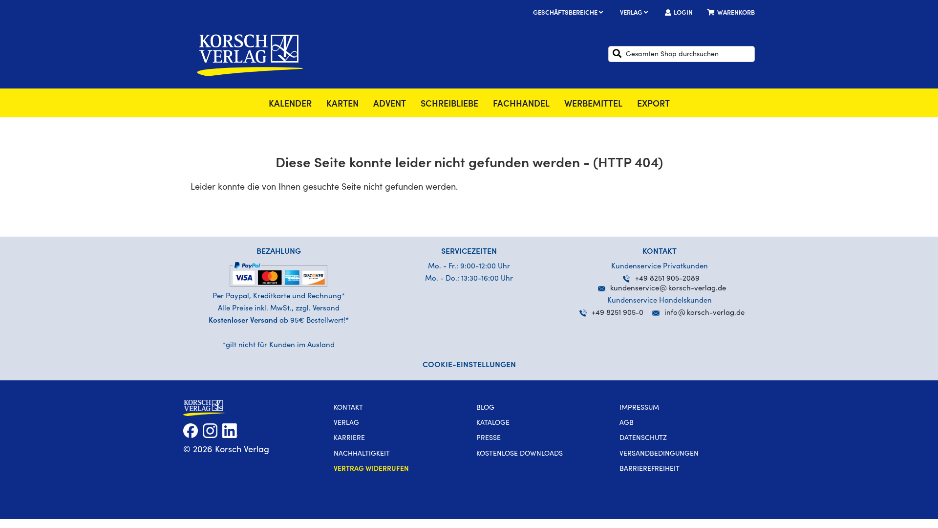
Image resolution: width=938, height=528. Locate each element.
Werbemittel (593, 104)
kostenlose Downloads (519, 454)
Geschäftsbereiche (566, 13)
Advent (389, 104)
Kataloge (493, 423)
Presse (488, 438)
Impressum (639, 408)
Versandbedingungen (659, 454)
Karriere (349, 438)
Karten (342, 104)
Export (653, 104)
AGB (626, 423)
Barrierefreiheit (649, 469)
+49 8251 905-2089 (667, 279)
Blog (485, 408)
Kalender (290, 104)
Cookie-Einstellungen (469, 365)
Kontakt (348, 408)
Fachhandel (521, 104)
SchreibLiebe (449, 104)
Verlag (632, 13)
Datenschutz (643, 438)
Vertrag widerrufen (371, 469)
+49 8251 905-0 (617, 313)
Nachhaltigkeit (362, 454)
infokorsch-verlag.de (704, 313)
